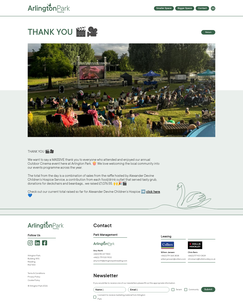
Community (193, 289)
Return (208, 32)
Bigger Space (185, 8)
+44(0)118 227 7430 (101, 254)
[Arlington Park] (49, 8)
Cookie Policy (34, 280)
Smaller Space (163, 8)
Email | (134, 289)
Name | (99, 289)
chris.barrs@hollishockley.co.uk (201, 259)
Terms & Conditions (36, 273)
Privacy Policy (34, 276)
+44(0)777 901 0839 (197, 255)
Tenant (179, 289)
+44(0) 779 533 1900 (102, 257)
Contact (202, 8)
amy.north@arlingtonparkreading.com (110, 260)
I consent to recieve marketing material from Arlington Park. (121, 297)
